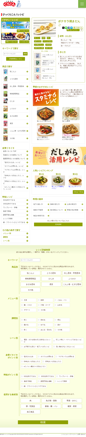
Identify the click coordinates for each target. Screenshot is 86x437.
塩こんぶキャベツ (75, 186)
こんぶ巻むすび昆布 (18, 131)
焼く (48, 38)
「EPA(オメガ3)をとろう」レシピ (14, 182)
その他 (12, 138)
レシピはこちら (24, 41)
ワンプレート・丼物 (10, 207)
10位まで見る (78, 192)
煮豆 (11, 123)
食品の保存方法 (38, 216)
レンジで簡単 (8, 218)
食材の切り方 (55, 204)
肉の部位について (56, 210)
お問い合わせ (81, 434)
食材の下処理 (38, 210)
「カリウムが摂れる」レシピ (13, 166)
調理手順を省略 (39, 48)
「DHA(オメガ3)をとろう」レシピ (13, 176)
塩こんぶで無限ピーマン (58, 187)
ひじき (12, 101)
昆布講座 (58, 224)
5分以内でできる (9, 200)
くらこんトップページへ (69, 434)
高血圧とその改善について (12, 155)
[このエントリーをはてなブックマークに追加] (71, 28)
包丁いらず (38, 41)
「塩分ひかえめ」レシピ (11, 162)
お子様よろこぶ (39, 44)
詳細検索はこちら (15, 59)
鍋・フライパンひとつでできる (14, 222)
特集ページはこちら (23, 30)
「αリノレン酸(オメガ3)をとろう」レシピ (14, 188)
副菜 (43, 38)
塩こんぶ (37, 38)
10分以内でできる (9, 204)
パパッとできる (47, 41)
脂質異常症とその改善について (14, 159)
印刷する (79, 28)
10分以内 (48, 44)
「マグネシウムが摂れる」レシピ (14, 171)
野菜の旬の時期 (72, 210)
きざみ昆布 (14, 116)
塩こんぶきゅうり (41, 186)
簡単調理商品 (14, 94)
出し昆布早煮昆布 (17, 86)
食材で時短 (49, 48)
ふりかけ (13, 108)
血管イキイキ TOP (9, 151)
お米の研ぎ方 (72, 204)
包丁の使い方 (38, 204)
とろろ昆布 (14, 79)
